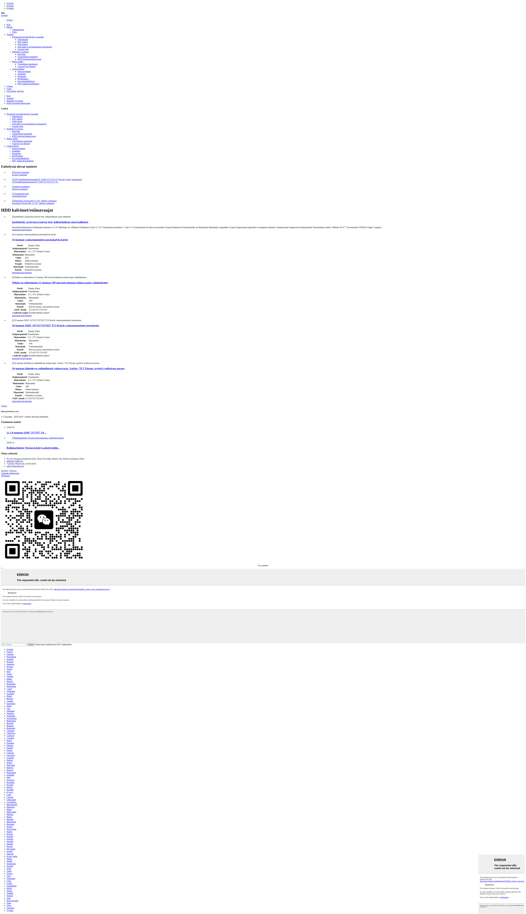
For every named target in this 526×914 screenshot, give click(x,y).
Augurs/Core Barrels (26, 66)
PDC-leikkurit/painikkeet (28, 84)
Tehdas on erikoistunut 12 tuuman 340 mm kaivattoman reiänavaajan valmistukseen (60, 282)
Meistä (9, 27)
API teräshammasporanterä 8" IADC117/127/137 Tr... (35, 182)
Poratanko (22, 76)
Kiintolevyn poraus (20, 52)
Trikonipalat (23, 39)
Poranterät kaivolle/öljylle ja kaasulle (28, 37)
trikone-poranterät (19, 189)
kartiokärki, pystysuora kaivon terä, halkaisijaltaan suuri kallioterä (50, 222)
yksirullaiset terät (19, 196)
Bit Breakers (23, 79)
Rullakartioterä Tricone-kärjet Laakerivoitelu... (33, 447)
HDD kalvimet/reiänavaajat (29, 59)
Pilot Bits (21, 54)
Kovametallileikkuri (26, 81)
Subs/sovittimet (24, 71)
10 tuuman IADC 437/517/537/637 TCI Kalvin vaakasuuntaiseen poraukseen (55, 325)
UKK (14, 32)
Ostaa (9, 89)
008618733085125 (15, 461)
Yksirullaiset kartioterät (28, 57)
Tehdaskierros (18, 29)
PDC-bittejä (23, 42)
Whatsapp (5, 476)
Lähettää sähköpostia (10, 473)
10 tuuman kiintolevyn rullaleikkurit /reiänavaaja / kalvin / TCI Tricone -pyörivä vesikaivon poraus (68, 368)
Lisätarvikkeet (18, 69)
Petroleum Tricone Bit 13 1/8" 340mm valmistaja (33, 203)
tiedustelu (16, 230)
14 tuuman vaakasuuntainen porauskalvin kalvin (40, 239)
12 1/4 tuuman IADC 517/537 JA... (26, 432)
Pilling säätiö (17, 61)
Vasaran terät (23, 49)
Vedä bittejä (23, 44)
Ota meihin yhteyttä (15, 91)
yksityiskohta (26, 230)
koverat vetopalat (19, 175)
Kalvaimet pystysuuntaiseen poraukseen (35, 47)
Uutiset (10, 86)
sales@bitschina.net (15, 466)
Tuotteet (10, 34)
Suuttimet (22, 74)
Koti (8, 25)
